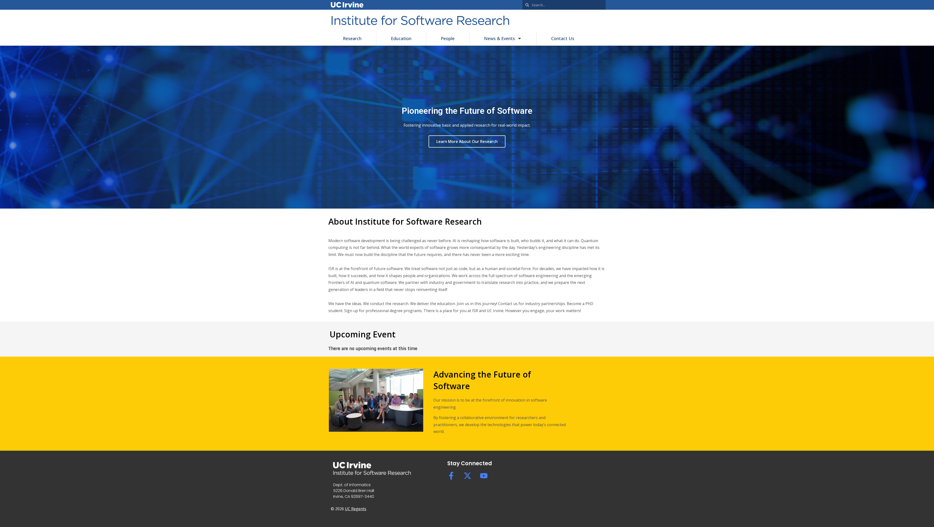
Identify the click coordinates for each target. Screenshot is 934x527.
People (448, 38)
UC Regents (355, 508)
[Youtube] (484, 476)
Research (352, 38)
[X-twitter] (467, 476)
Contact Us (562, 38)
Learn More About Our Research (467, 141)
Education (401, 38)
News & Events (499, 38)
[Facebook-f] (451, 476)
